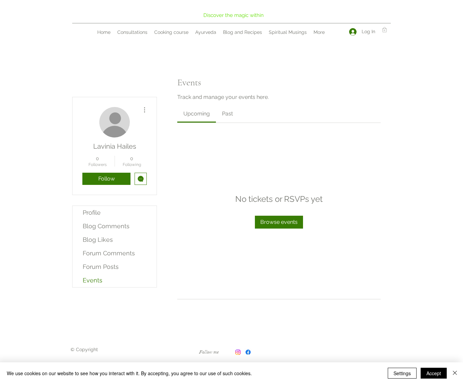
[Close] (455, 373)
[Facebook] (248, 352)
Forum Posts (101, 266)
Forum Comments (109, 253)
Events (92, 280)
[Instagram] (238, 352)
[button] (384, 29)
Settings (402, 373)
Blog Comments (106, 226)
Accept (433, 373)
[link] (196, 113)
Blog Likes (98, 239)
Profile (92, 212)
